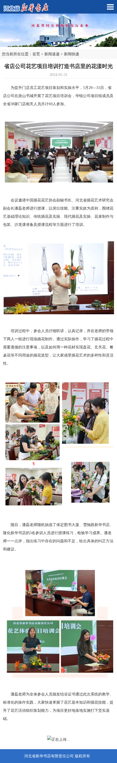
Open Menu (110, 7)
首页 (36, 54)
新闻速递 (52, 54)
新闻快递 (71, 54)
